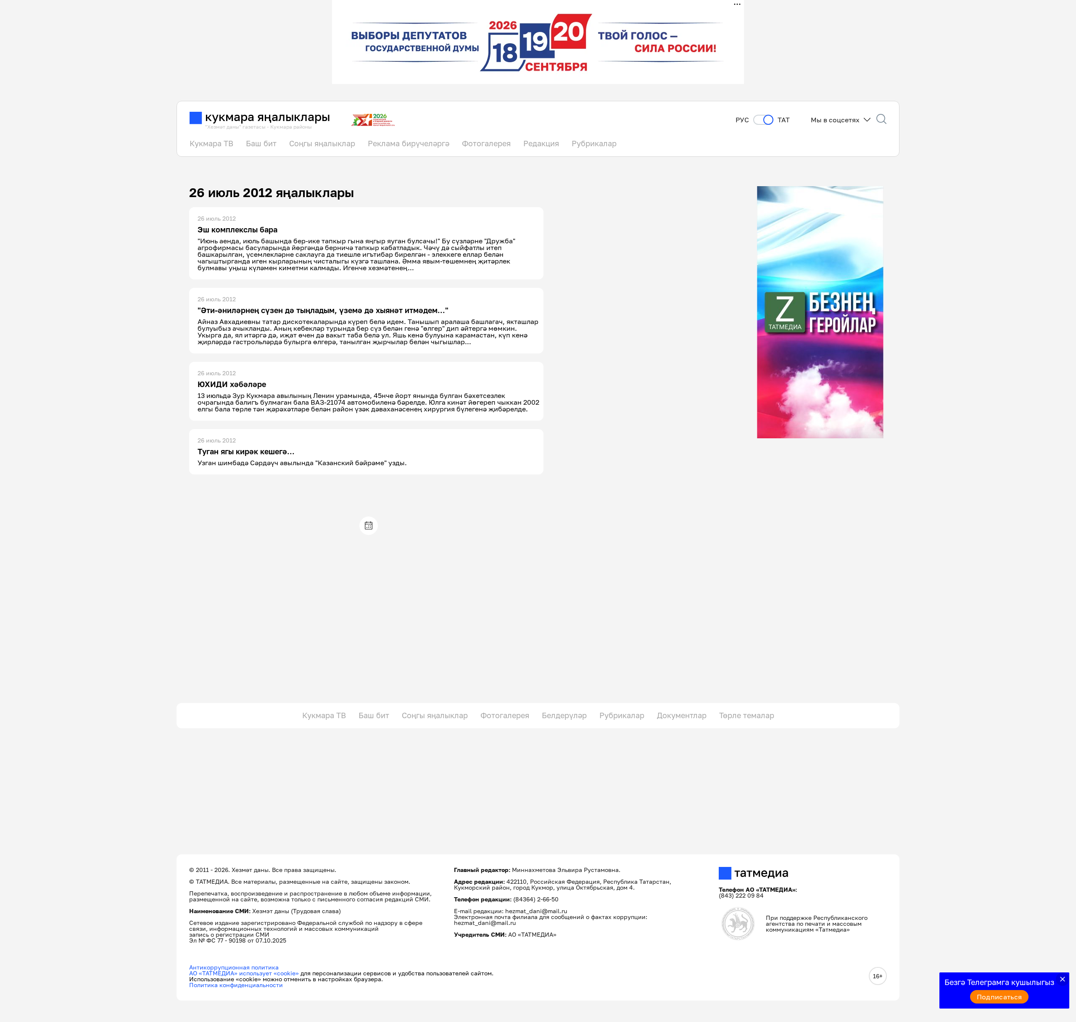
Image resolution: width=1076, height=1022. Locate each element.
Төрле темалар (746, 715)
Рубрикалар (594, 143)
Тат (784, 120)
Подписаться (999, 997)
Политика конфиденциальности (236, 984)
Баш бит (261, 143)
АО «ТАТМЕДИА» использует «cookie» (244, 973)
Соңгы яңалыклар (322, 143)
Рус (742, 120)
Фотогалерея (486, 143)
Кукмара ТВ (211, 143)
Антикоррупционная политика (234, 967)
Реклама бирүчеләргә (408, 143)
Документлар (682, 715)
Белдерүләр (564, 715)
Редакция (541, 143)
